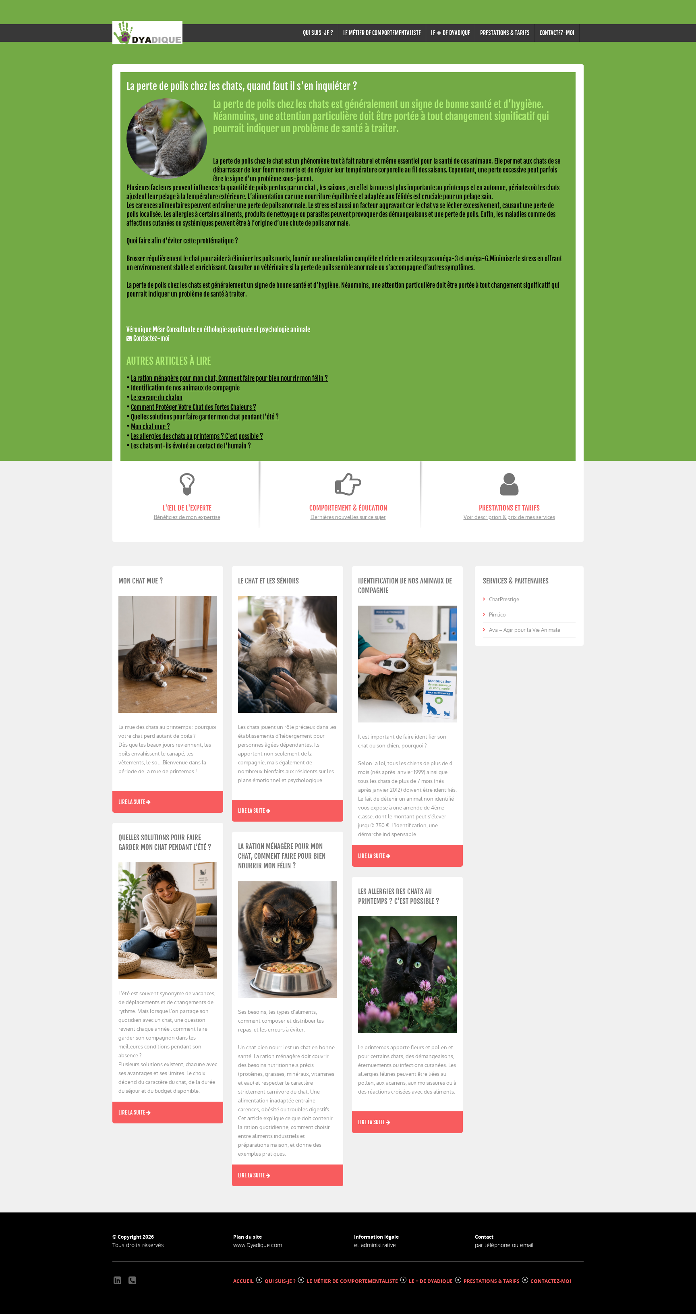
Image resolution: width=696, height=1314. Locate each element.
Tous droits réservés (138, 1245)
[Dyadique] (147, 32)
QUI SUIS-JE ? (318, 32)
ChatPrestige (504, 599)
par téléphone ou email (504, 1245)
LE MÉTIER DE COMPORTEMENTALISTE (382, 32)
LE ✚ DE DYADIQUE (450, 32)
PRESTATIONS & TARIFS (505, 32)
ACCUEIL (243, 1281)
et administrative (375, 1245)
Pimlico (497, 615)
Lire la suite (132, 802)
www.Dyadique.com (257, 1245)
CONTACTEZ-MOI (557, 32)
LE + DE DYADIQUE (431, 1281)
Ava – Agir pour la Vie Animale (524, 630)
